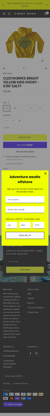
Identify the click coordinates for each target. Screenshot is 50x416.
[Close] (45, 173)
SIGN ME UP (25, 235)
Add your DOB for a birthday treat (23, 219)
